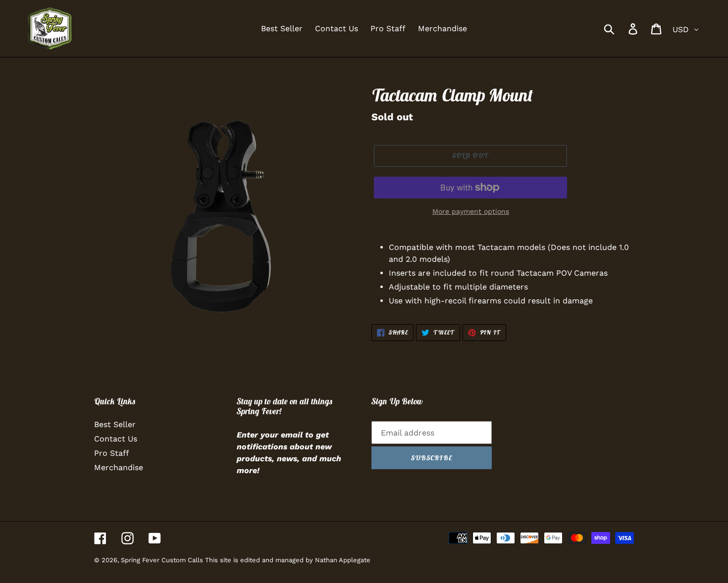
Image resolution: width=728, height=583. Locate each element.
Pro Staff (111, 453)
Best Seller (115, 424)
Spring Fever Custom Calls (163, 560)
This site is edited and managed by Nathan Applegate (287, 560)
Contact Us (115, 438)
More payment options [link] (470, 211)
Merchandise (118, 467)
